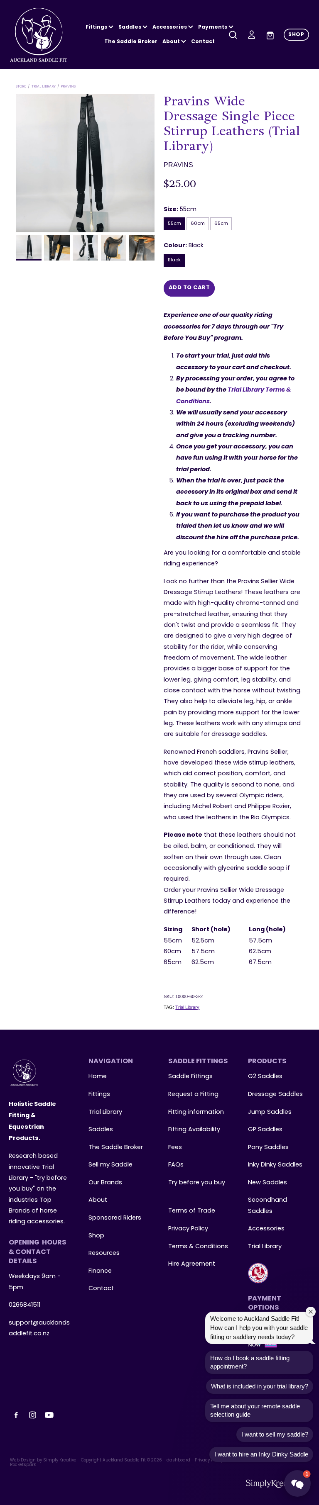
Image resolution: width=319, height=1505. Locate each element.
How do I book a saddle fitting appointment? (250, 1362)
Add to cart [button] (189, 287)
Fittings (97, 27)
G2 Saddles (266, 1076)
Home (97, 1076)
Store (21, 86)
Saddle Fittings (190, 1076)
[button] (297, 1483)
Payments (213, 27)
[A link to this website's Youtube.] (49, 1415)
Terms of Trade (191, 1211)
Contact (203, 42)
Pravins (68, 86)
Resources (104, 1253)
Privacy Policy (188, 1229)
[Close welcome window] (311, 1312)
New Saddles (267, 1183)
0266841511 (24, 1305)
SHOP (296, 35)
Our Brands (105, 1183)
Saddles (130, 27)
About (171, 42)
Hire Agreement (191, 1264)
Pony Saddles (268, 1147)
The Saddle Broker (130, 42)
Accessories (266, 1229)
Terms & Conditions (198, 1247)
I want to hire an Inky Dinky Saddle (261, 1454)
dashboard (178, 1460)
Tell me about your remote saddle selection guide (255, 1410)
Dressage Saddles (275, 1094)
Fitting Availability (194, 1130)
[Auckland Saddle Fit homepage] (40, 35)
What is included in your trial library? (259, 1386)
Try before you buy (196, 1183)
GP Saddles (265, 1130)
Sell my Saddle (110, 1165)
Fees (175, 1147)
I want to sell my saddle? (274, 1434)
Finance (100, 1271)
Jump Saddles (270, 1112)
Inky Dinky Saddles (275, 1165)
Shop (96, 1236)
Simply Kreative (59, 1460)
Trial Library (44, 86)
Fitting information (196, 1112)
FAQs (176, 1165)
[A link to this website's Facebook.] (16, 1415)
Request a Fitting (193, 1094)
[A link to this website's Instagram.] (32, 1415)
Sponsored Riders (114, 1218)
